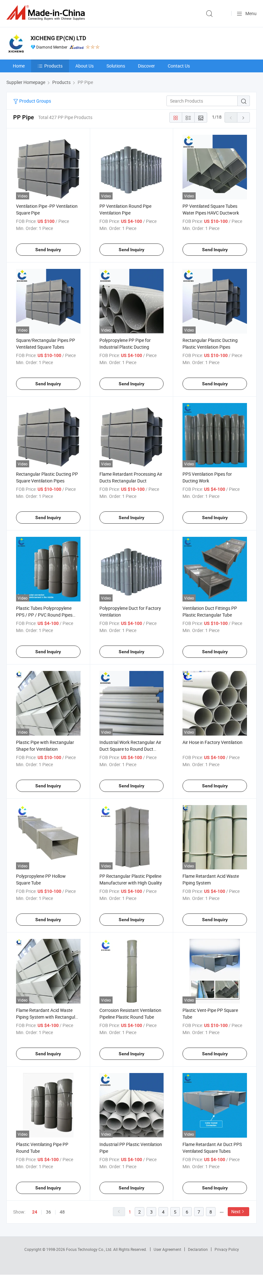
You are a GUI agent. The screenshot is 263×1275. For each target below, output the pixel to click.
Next (236, 1211)
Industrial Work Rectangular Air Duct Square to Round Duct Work (130, 749)
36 (48, 1212)
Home (19, 66)
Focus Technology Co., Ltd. (89, 1249)
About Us (84, 66)
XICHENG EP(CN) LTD (58, 38)
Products (53, 66)
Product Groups (34, 101)
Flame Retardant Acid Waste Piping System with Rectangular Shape (47, 1017)
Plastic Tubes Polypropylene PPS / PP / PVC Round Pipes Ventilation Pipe (44, 615)
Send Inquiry (48, 249)
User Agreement (167, 1249)
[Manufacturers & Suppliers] (46, 12)
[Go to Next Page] (243, 117)
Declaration (198, 1249)
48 (62, 1212)
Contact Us (179, 66)
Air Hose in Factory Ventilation (212, 742)
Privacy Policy (227, 1249)
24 (34, 1212)
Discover (146, 66)
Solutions (115, 66)
